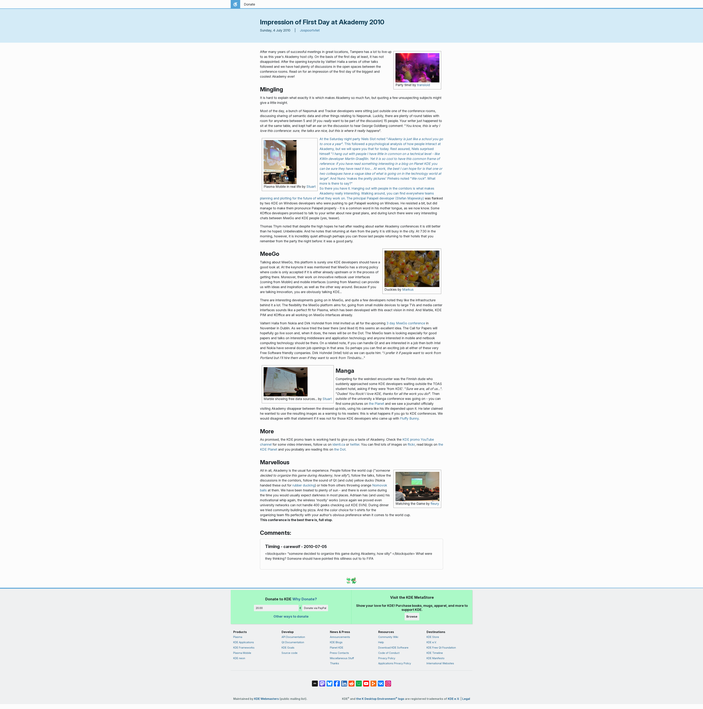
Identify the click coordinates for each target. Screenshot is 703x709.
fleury (435, 504)
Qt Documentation (293, 642)
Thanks (334, 663)
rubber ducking (303, 485)
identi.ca (338, 444)
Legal (466, 699)
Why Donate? (304, 599)
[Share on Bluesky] (329, 682)
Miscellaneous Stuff (342, 658)
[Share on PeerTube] (373, 682)
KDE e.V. (432, 642)
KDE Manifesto (436, 658)
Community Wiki (388, 636)
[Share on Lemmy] (359, 682)
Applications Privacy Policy (394, 663)
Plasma (237, 636)
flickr (411, 444)
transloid (423, 85)
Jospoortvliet (310, 30)
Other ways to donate (291, 616)
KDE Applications (243, 642)
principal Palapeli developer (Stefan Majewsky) (388, 198)
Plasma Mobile (242, 652)
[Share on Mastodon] (322, 682)
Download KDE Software (393, 647)
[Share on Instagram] (388, 682)
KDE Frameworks (243, 647)
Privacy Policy (386, 658)
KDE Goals (288, 647)
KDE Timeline (435, 652)
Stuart (311, 186)
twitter (354, 444)
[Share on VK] (381, 682)
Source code (289, 652)
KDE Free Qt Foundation (441, 647)
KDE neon (239, 658)
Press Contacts (339, 652)
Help (381, 642)
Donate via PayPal (315, 608)
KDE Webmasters (266, 699)
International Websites (440, 663)
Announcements (340, 636)
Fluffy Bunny (409, 418)
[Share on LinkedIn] (344, 682)
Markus (408, 289)
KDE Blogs (336, 642)
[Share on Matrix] (315, 682)
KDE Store (433, 636)
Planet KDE (336, 647)
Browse (411, 616)
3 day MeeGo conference (405, 323)
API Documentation (293, 636)
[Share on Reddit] (351, 682)
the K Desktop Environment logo (380, 699)
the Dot (339, 449)
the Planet (376, 404)
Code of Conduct (388, 652)
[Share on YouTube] (366, 682)
